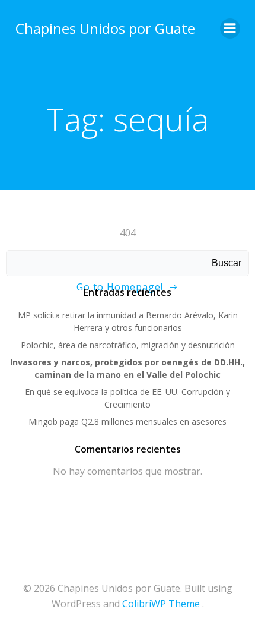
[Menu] (230, 28)
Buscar (226, 263)
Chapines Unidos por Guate (105, 28)
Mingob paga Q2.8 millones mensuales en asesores (127, 421)
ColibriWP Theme (161, 603)
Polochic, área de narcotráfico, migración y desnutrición (128, 345)
